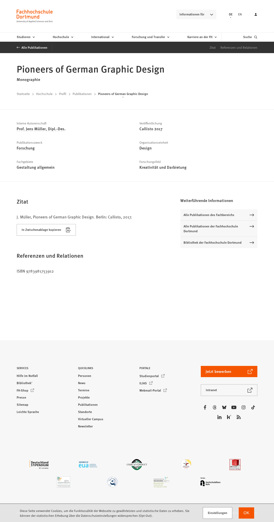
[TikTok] (253, 407)
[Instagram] (243, 407)
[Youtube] (234, 407)
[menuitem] (26, 37)
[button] (218, 200)
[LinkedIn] (219, 417)
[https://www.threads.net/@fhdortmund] (214, 407)
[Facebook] (205, 407)
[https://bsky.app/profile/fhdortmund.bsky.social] (224, 407)
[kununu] (229, 417)
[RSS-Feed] (239, 417)
